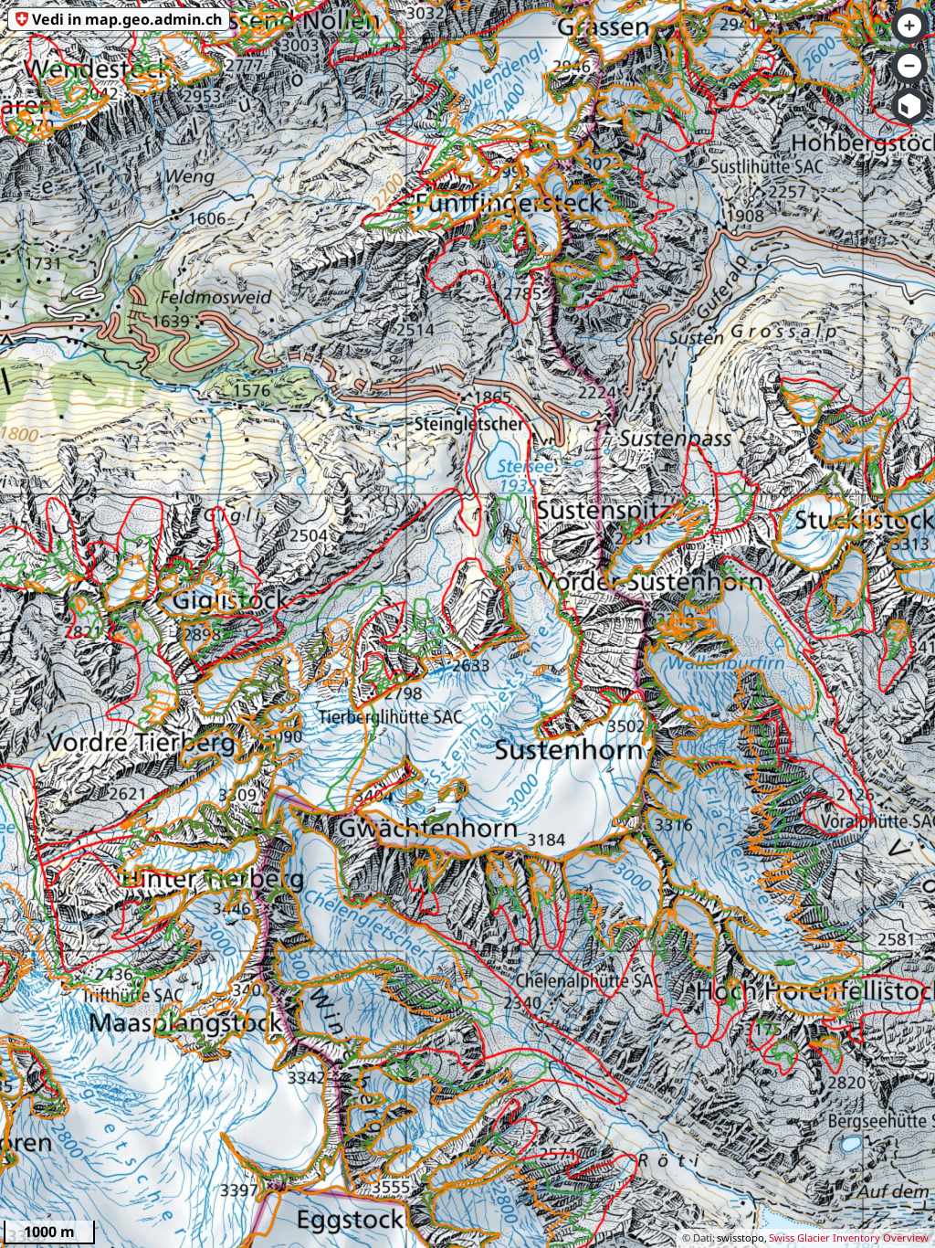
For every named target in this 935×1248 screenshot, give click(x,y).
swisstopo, (742, 1237)
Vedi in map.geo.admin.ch (127, 19)
